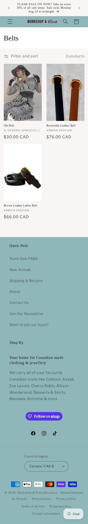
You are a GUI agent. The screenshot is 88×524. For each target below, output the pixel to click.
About (14, 292)
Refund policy (42, 498)
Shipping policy (60, 506)
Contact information (46, 513)
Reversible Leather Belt (61, 125)
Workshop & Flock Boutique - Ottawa (43, 492)
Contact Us (19, 303)
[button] (9, 21)
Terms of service (33, 506)
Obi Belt (9, 125)
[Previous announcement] (9, 8)
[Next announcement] (79, 8)
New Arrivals (20, 270)
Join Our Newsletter (26, 314)
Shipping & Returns (25, 281)
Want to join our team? (29, 325)
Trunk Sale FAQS (23, 259)
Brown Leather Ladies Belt (20, 205)
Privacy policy (66, 498)
